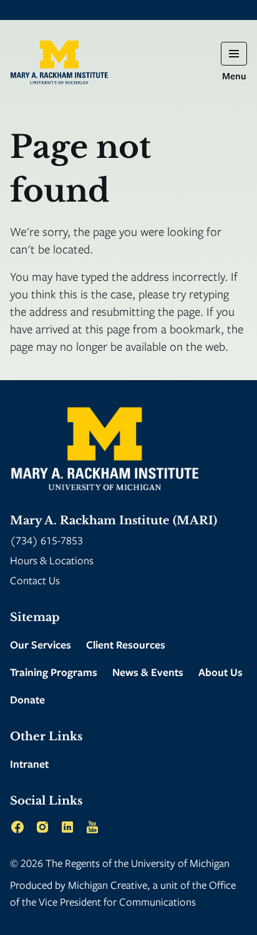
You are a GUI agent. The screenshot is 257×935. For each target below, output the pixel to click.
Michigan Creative (107, 885)
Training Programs (53, 672)
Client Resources (125, 644)
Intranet (29, 763)
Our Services (40, 644)
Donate (27, 699)
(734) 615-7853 (46, 540)
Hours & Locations (52, 560)
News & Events (147, 672)
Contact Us (35, 580)
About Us (220, 672)
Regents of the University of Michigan (147, 863)
